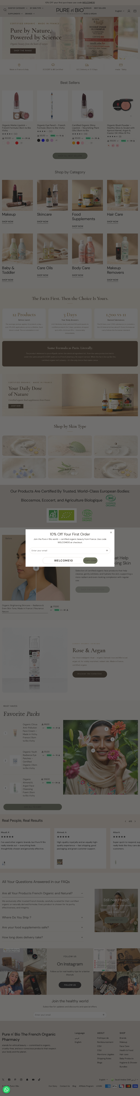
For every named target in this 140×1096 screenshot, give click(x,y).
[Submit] (106, 550)
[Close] (111, 532)
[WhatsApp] (6, 1089)
